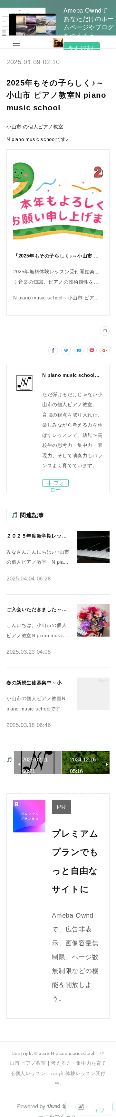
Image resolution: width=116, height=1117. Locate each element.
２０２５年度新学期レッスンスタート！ (51, 535)
